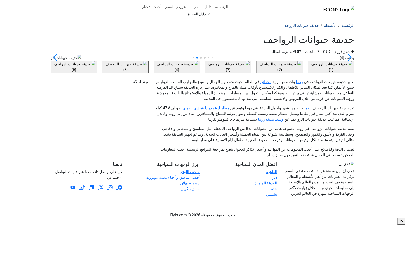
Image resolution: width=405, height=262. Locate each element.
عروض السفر (175, 6)
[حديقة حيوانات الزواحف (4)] (177, 67)
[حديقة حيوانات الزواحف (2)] (279, 67)
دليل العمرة (197, 14)
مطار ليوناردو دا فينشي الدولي (205, 107)
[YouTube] (73, 187)
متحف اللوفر (190, 171)
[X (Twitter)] (101, 187)
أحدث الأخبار (151, 6)
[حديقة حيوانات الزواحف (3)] (228, 67)
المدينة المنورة (266, 183)
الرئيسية (221, 6)
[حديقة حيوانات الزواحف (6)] (74, 67)
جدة (274, 188)
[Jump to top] (401, 221)
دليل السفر (202, 6)
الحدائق (265, 81)
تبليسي (271, 194)
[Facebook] (119, 187)
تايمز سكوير (190, 188)
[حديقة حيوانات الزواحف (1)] (331, 67)
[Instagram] (110, 187)
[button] (56, 57)
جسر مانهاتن (190, 183)
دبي (274, 177)
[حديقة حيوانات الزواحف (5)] (125, 67)
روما (299, 81)
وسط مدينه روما (270, 119)
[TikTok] (82, 187)
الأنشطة (330, 25)
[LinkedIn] (91, 187)
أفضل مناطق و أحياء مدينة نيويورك (173, 177)
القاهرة (271, 171)
